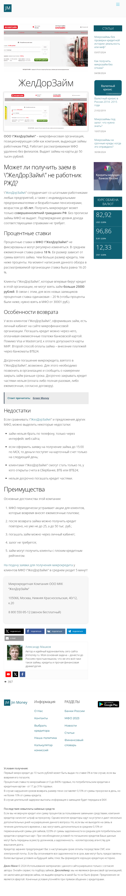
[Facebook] (22, 674)
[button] (14, 631)
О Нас (38, 711)
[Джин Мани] (8, 11)
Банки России (75, 711)
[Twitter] (15, 674)
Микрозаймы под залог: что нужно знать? (104, 122)
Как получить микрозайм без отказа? (103, 64)
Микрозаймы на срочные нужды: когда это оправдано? (107, 143)
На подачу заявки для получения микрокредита (38, 565)
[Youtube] (8, 674)
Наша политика (45, 738)
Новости (71, 725)
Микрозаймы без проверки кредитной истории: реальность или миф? (107, 42)
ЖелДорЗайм (15, 193)
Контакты (41, 718)
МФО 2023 (72, 718)
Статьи (69, 733)
